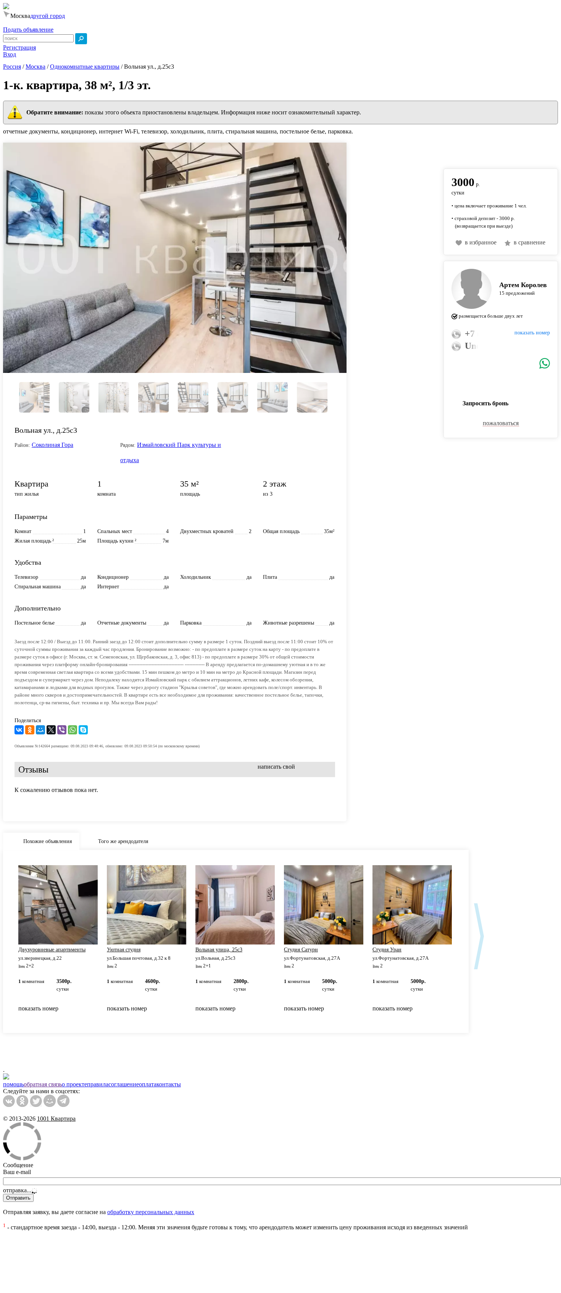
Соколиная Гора (52, 445)
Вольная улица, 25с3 (218, 949)
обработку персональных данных (150, 1212)
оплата (147, 1084)
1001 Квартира (56, 1118)
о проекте (74, 1084)
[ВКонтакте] (19, 729)
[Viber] (61, 729)
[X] (51, 729)
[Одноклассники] (29, 729)
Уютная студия (123, 949)
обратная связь (43, 1084)
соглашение (123, 1084)
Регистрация (19, 47)
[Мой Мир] (40, 729)
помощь (13, 1084)
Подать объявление (28, 29)
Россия (12, 66)
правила (97, 1084)
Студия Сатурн (301, 949)
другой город (47, 16)
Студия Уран (386, 949)
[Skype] (83, 729)
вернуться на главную (472, 151)
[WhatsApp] (72, 729)
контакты (168, 1084)
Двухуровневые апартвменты (51, 949)
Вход (9, 54)
